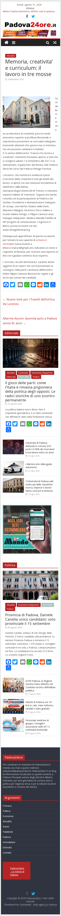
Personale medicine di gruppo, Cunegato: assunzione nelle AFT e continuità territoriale (38, 725)
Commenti (23, 372)
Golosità (7, 847)
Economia (8, 816)
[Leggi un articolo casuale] (54, 42)
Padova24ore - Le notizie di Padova (17, 871)
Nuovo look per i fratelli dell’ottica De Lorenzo (29, 301)
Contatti (7, 852)
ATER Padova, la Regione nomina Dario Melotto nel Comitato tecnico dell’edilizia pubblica (40, 685)
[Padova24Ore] (6, 42)
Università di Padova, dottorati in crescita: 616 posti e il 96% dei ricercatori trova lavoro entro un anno (40, 447)
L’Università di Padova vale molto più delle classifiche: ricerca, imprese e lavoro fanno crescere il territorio (40, 486)
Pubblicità (8, 831)
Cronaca (7, 805)
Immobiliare (9, 842)
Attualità (10, 55)
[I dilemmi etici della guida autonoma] (13, 462)
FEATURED (24, 376)
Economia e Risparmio (42, 372)
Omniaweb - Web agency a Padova (38, 904)
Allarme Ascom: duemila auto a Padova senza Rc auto (30, 320)
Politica (36, 376)
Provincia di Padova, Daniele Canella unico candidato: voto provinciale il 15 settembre (30, 619)
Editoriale (11, 376)
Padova (7, 837)
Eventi (6, 826)
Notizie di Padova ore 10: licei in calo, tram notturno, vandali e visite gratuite (40, 705)
